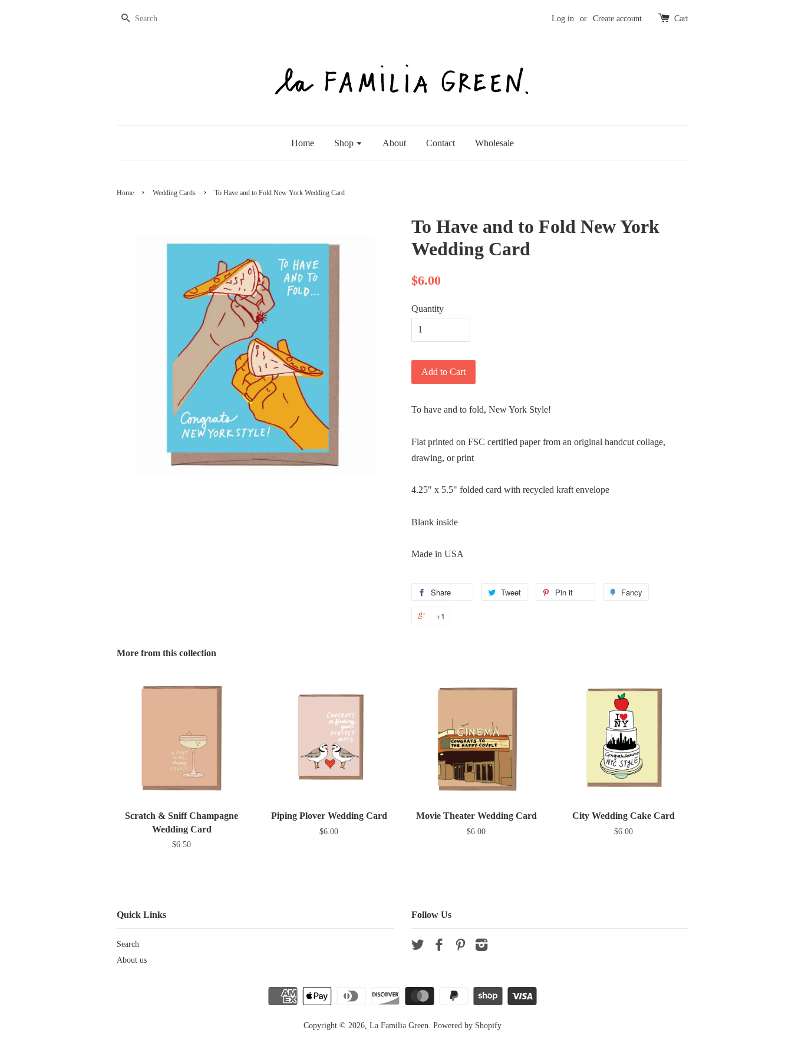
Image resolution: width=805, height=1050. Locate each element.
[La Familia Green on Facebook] (439, 947)
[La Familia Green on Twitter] (417, 947)
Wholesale (494, 143)
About (394, 143)
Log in (563, 18)
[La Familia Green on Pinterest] (460, 947)
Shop (345, 143)
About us (132, 960)
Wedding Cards (174, 193)
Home (302, 143)
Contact (440, 143)
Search (128, 944)
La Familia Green (398, 1025)
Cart (681, 18)
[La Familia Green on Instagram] (481, 947)
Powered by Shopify (467, 1025)
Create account (617, 18)
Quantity (427, 309)
